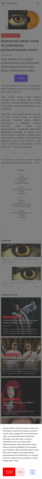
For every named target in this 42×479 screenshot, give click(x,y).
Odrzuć (20, 472)
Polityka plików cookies (32, 472)
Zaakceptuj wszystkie (9, 472)
